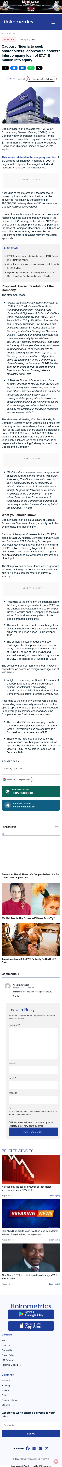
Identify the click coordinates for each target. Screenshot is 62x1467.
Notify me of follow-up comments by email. (32, 1122)
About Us (6, 1345)
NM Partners (7, 1359)
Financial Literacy (10, 1400)
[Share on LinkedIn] (22, 68)
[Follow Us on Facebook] (28, 1448)
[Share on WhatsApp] (31, 68)
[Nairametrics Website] (18, 21)
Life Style (6, 1404)
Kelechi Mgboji (54, 1195)
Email (12, 1078)
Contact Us (7, 1350)
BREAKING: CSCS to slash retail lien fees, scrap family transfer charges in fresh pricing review (30, 1232)
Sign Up (31, 1433)
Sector (5, 1395)
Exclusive (6, 1380)
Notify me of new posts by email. (27, 1125)
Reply (16, 996)
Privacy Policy (8, 1355)
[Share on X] (5, 68)
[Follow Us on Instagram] (40, 1448)
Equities (12, 33)
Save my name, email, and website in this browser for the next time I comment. (33, 1113)
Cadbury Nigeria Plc (13, 768)
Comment (14, 1025)
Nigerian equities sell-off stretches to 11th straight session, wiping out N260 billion (27, 1188)
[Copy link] (39, 68)
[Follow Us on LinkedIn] (34, 1448)
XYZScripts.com (45, 1466)
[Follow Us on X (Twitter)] (47, 1448)
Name (12, 1063)
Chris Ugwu (10, 78)
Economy (6, 1385)
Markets (5, 1390)
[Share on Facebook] (14, 68)
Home (4, 33)
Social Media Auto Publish (20, 1466)
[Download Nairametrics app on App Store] (31, 1326)
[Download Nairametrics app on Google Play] (31, 1314)
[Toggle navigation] (53, 22)
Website (13, 1092)
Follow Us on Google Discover (43, 79)
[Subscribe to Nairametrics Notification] (56, 1461)
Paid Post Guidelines (11, 1364)
